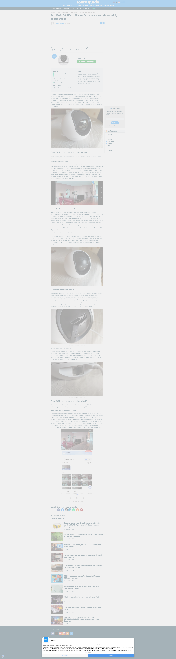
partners (50, 643)
